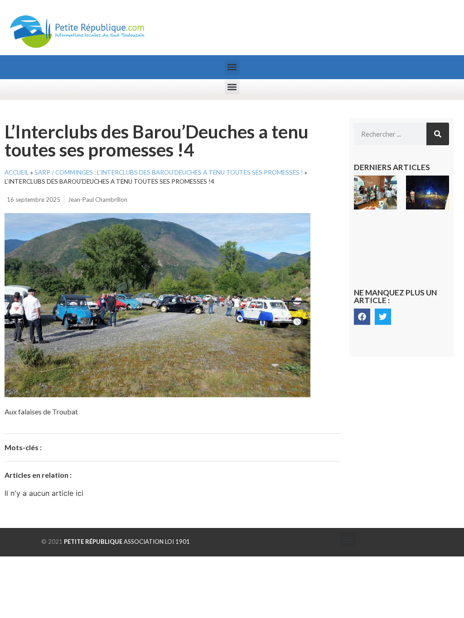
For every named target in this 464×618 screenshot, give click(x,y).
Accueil (17, 172)
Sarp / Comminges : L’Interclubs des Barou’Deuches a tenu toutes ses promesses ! (168, 172)
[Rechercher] (437, 134)
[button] (232, 67)
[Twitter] (383, 317)
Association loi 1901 (127, 541)
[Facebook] (362, 317)
